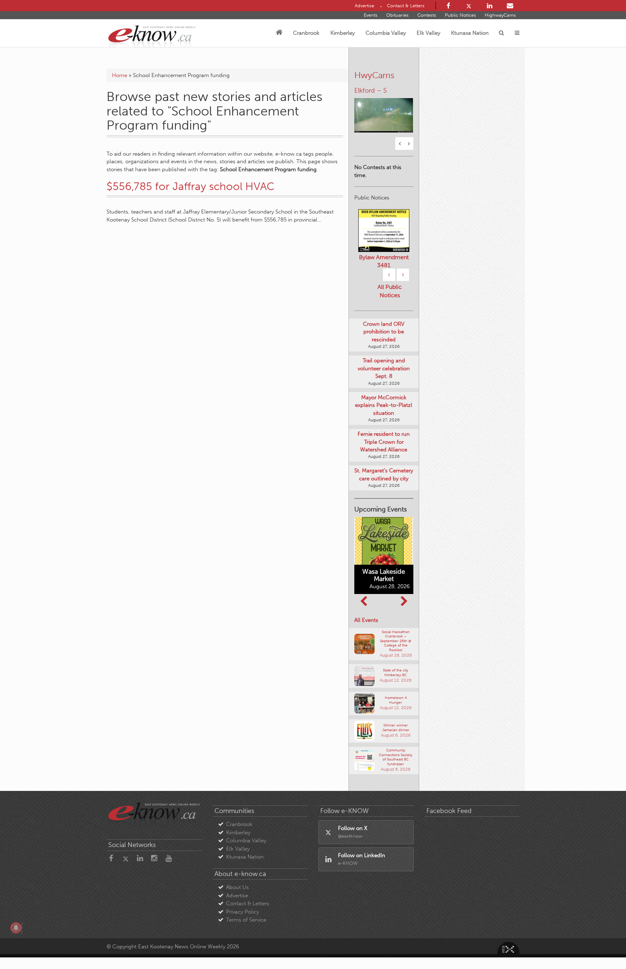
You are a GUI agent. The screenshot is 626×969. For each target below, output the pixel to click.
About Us (237, 887)
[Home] (279, 33)
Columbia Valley (386, 33)
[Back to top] (604, 947)
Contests (426, 15)
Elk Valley (428, 33)
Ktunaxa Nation (470, 33)
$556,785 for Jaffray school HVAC (191, 186)
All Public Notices (389, 291)
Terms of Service (246, 920)
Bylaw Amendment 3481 (384, 261)
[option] (383, 111)
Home (119, 75)
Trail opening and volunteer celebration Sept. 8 (384, 368)
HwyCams (374, 75)
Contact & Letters (247, 903)
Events (370, 15)
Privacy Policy (242, 912)
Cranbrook (306, 33)
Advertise (237, 895)
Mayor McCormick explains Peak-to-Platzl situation (383, 405)
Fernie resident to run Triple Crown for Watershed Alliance (384, 442)
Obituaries (397, 15)
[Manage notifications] (16, 928)
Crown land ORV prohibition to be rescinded (383, 332)
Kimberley (342, 33)
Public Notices (460, 15)
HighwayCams (500, 15)
